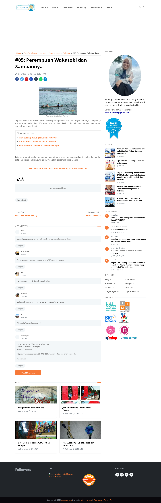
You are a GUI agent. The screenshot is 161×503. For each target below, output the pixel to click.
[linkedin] (126, 475)
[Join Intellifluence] (64, 475)
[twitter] (131, 475)
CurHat (113, 227)
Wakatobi (21, 200)
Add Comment (29, 373)
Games (113, 248)
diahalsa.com (66, 500)
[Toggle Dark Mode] (140, 7)
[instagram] (122, 475)
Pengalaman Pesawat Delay (31, 407)
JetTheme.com (86, 500)
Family (118, 227)
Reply (20, 246)
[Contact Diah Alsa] (125, 75)
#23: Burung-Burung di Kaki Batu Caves (38, 137)
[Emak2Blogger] (111, 306)
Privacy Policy (109, 500)
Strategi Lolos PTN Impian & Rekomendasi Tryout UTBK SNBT (130, 199)
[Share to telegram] (45, 79)
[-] (131, 7)
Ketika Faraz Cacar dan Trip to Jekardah (37, 141)
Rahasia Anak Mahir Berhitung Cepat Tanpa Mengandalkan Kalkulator (129, 188)
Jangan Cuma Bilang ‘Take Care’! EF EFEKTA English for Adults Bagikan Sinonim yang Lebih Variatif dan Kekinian (131, 176)
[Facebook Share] (17, 79)
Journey (124, 227)
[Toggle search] (144, 7)
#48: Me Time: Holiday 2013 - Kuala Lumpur (39, 145)
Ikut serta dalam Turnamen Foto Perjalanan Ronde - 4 (58, 168)
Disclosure (98, 500)
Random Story (121, 248)
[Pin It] (26, 79)
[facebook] (117, 475)
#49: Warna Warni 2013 (120, 229)
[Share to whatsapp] (41, 79)
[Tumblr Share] (36, 79)
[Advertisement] (80, 28)
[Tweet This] (22, 79)
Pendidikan (114, 215)
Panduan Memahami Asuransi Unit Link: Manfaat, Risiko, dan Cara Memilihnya (131, 151)
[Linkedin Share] (31, 79)
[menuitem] (44, 7)
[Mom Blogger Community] (111, 330)
